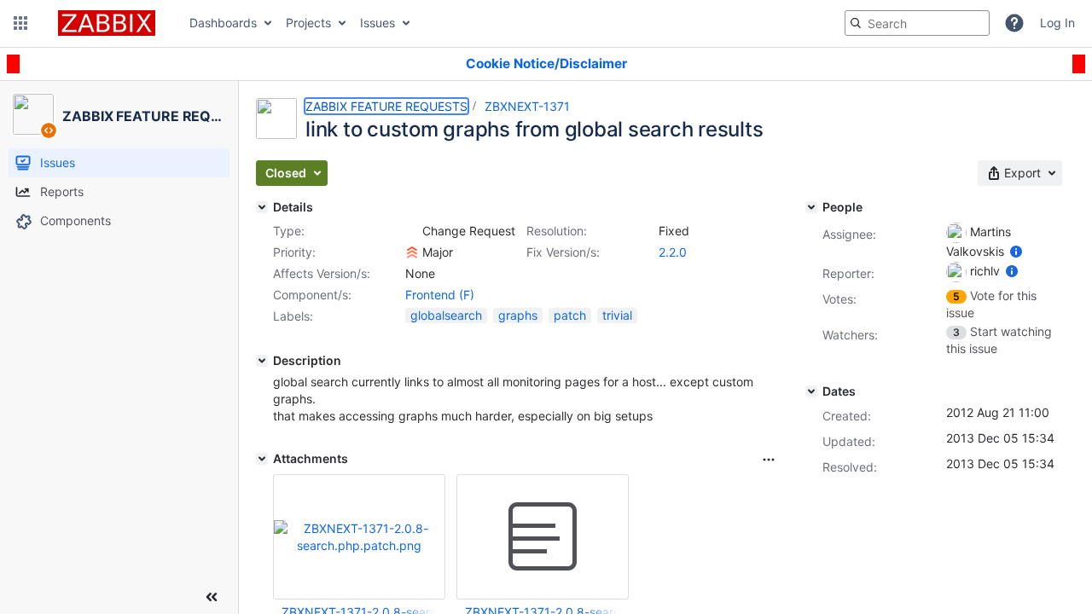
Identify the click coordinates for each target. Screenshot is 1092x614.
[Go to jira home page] (106, 23)
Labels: (293, 316)
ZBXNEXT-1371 (527, 106)
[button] (20, 23)
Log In (1057, 22)
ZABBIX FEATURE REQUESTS (386, 106)
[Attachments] (262, 459)
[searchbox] (917, 23)
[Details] (262, 207)
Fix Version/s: (563, 252)
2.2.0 (673, 252)
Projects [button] (308, 22)
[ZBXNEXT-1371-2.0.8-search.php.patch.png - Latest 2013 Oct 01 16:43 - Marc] (359, 536)
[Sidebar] (211, 597)
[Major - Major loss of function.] (412, 252)
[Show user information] (1016, 251)
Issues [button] (377, 22)
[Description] (262, 361)
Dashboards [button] (223, 22)
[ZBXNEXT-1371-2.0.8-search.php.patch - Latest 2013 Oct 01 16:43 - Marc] (542, 537)
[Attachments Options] (769, 459)
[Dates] (811, 391)
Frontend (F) (439, 294)
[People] (811, 207)
